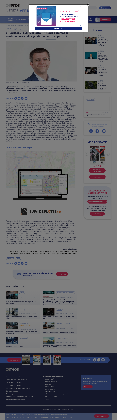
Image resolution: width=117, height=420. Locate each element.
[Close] (88, 4)
